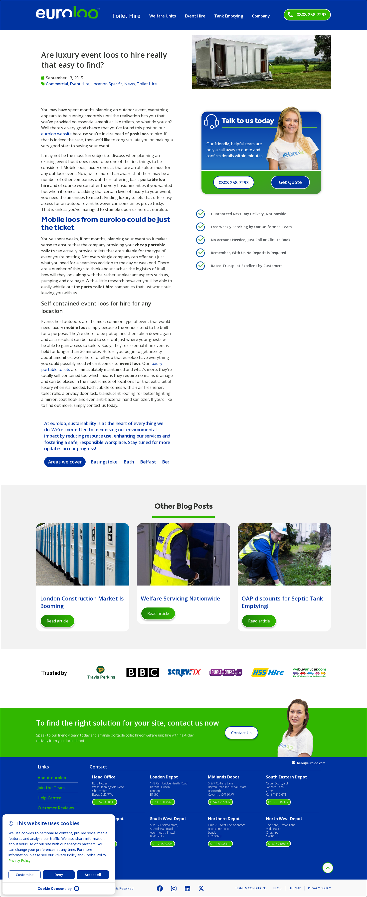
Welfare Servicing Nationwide (180, 598)
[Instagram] (174, 888)
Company (261, 16)
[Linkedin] (187, 888)
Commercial (57, 84)
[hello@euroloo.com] (293, 762)
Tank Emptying (228, 16)
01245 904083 (105, 802)
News (129, 84)
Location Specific (106, 84)
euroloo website (56, 134)
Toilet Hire (126, 15)
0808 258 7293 (312, 14)
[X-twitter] (201, 888)
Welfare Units (162, 16)
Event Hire (195, 16)
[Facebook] (160, 888)
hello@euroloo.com (311, 763)
